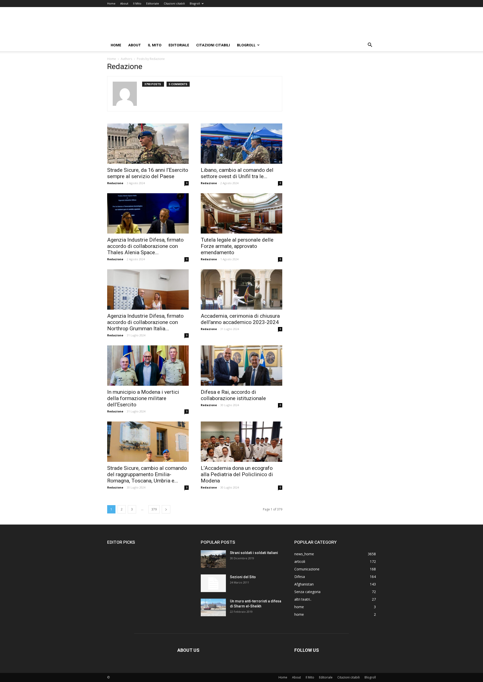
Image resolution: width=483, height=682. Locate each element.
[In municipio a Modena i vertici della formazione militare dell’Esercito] (148, 365)
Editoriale (152, 3)
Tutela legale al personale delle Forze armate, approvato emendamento (237, 246)
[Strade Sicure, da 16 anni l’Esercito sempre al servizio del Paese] (148, 143)
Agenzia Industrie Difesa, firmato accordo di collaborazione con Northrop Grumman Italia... (145, 322)
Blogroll (195, 3)
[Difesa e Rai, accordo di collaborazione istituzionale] (241, 365)
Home (111, 3)
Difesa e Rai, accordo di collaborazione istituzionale (233, 395)
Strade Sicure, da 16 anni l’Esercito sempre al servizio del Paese (147, 173)
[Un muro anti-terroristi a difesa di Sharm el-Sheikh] (213, 607)
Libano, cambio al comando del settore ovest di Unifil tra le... (237, 173)
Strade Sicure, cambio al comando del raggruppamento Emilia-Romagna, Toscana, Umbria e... (147, 474)
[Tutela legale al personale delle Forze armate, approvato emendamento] (241, 213)
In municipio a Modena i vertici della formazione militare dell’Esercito (143, 398)
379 (154, 509)
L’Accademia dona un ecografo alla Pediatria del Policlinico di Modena (237, 474)
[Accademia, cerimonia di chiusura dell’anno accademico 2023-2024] (241, 289)
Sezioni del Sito (243, 577)
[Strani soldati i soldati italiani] (213, 559)
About (124, 3)
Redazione (115, 183)
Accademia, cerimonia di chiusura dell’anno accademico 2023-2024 (240, 319)
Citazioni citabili (174, 3)
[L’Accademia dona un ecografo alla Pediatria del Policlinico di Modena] (241, 441)
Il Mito (137, 3)
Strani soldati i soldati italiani (254, 553)
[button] (370, 45)
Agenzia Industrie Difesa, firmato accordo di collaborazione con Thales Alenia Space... (145, 246)
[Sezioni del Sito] (213, 583)
